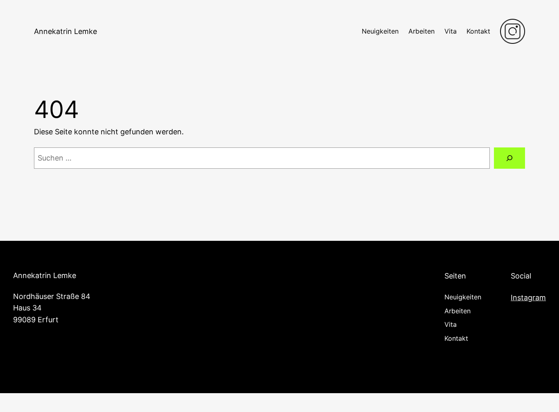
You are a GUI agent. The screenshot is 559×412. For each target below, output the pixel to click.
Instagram (528, 297)
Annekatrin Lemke (65, 31)
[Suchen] (509, 158)
